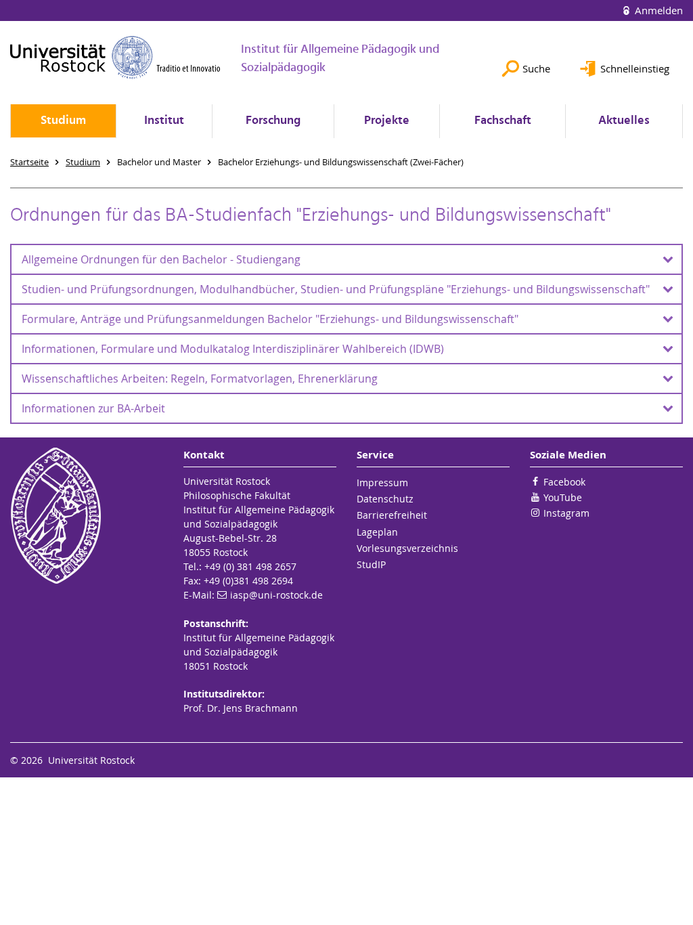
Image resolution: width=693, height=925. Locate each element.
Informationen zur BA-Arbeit (93, 408)
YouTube (562, 497)
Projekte (386, 121)
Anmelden (657, 10)
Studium (63, 121)
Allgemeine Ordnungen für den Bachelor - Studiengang (161, 259)
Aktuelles (624, 121)
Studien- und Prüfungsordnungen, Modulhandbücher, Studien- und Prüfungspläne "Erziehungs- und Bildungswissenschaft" (336, 289)
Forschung (273, 121)
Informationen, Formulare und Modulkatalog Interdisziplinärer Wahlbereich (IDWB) (233, 348)
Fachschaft (502, 121)
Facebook (564, 481)
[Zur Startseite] (115, 57)
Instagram (566, 513)
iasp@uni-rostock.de (276, 594)
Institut (164, 121)
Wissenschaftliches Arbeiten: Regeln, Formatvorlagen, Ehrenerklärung (200, 378)
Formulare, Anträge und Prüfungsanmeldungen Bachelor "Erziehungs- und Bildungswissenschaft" (270, 318)
